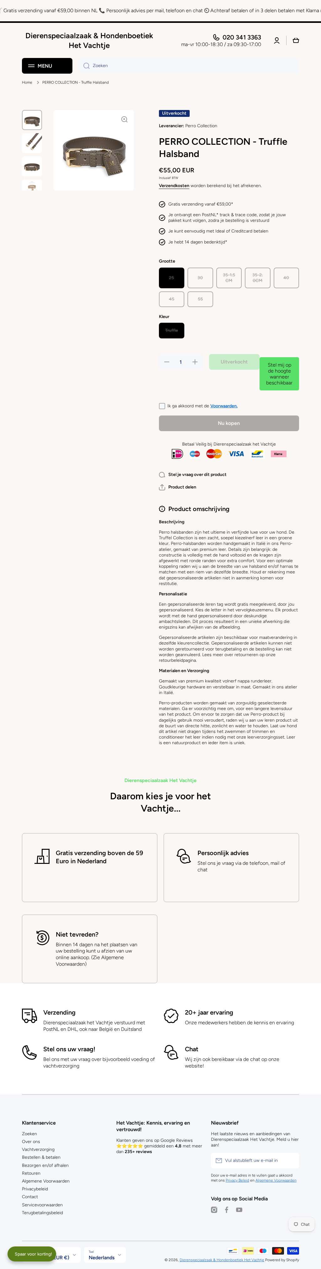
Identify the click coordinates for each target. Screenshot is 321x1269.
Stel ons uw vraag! (69, 1049)
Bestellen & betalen (41, 1157)
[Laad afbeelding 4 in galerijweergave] (32, 190)
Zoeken (29, 1133)
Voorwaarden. (224, 406)
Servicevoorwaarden (42, 1205)
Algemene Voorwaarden (46, 1181)
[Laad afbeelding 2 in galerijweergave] (32, 143)
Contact (30, 1196)
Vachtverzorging (38, 1149)
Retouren (31, 1173)
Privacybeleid (35, 1189)
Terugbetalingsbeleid (42, 1212)
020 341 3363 (242, 37)
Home (27, 82)
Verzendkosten (174, 185)
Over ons (31, 1141)
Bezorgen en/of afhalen (45, 1165)
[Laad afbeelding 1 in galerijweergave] (32, 120)
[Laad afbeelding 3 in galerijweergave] (32, 166)
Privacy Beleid (237, 1180)
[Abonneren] (291, 1160)
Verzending (59, 1012)
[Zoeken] (84, 66)
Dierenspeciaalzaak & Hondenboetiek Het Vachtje (222, 1260)
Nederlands (101, 1258)
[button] (177, 487)
